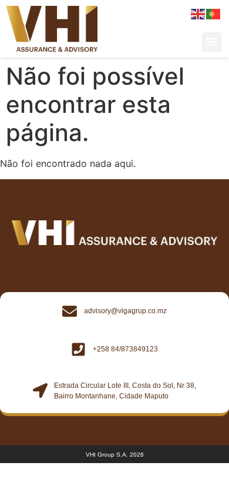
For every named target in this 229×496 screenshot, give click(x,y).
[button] (211, 42)
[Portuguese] (213, 13)
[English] (198, 13)
